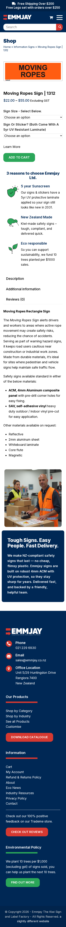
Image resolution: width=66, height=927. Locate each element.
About (10, 782)
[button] (51, 17)
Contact (11, 803)
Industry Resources (20, 793)
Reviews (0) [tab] (15, 299)
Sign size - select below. (22, 111)
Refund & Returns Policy (23, 777)
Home (7, 47)
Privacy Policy (16, 798)
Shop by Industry (18, 716)
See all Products (17, 721)
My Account (15, 772)
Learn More (11, 147)
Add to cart (19, 157)
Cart (9, 767)
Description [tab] (15, 279)
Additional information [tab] (23, 289)
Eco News (13, 788)
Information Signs (24, 47)
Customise (13, 726)
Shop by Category (19, 711)
